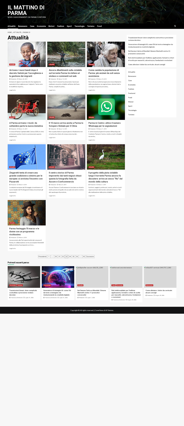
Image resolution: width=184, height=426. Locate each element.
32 (63, 256)
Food (99, 26)
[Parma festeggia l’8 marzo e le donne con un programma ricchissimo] (27, 212)
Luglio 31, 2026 (29, 297)
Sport (69, 26)
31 (59, 256)
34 (70, 256)
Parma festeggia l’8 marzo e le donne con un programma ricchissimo (24, 231)
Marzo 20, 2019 (23, 79)
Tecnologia (79, 26)
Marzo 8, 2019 (62, 184)
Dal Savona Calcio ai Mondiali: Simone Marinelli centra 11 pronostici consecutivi (149, 52)
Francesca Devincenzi (17, 297)
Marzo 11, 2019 (102, 129)
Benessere (22, 26)
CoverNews (99, 310)
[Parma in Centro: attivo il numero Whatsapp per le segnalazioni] (106, 107)
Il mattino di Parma (26, 10)
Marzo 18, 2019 (102, 79)
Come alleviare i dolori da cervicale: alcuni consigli (146, 64)
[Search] (175, 26)
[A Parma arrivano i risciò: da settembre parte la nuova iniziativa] (27, 107)
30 (56, 256)
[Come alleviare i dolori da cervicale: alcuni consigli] (160, 277)
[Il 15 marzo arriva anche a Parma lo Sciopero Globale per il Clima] (66, 107)
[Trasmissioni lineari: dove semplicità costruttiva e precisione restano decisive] (24, 277)
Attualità (11, 26)
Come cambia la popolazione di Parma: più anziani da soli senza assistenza (104, 73)
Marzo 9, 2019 (23, 184)
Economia (41, 26)
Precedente (42, 256)
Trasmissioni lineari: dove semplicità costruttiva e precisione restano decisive (150, 39)
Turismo (90, 26)
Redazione (14, 79)
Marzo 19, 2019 (63, 79)
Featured (131, 93)
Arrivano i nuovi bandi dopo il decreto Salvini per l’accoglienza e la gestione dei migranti (26, 73)
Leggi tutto (12, 90)
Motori (51, 26)
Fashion (60, 26)
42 (84, 256)
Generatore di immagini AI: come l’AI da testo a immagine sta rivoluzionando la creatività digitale (150, 45)
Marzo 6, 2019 (23, 237)
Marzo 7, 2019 (102, 184)
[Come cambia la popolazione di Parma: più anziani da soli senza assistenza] (106, 54)
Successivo (90, 256)
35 (73, 256)
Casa (32, 26)
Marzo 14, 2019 (23, 129)
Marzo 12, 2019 (63, 129)
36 (77, 256)
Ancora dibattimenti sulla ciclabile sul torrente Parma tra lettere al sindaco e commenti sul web (65, 73)
